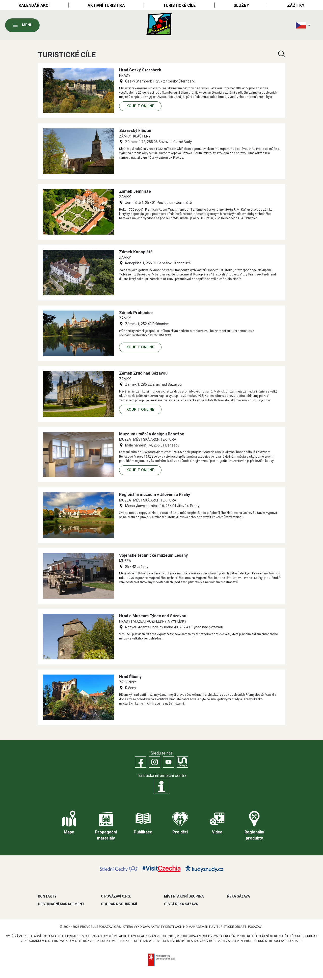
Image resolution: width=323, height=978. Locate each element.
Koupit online (140, 106)
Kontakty (47, 896)
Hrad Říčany (130, 676)
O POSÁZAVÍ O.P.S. (116, 896)
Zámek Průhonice (136, 312)
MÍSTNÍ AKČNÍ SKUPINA (184, 896)
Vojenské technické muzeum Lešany (153, 555)
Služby (241, 5)
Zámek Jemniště (135, 191)
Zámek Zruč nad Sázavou (143, 373)
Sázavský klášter (135, 130)
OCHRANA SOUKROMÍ (119, 904)
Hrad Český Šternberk (140, 70)
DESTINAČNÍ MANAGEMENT (61, 904)
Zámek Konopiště (136, 251)
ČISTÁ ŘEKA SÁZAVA (181, 904)
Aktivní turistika (106, 5)
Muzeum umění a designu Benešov (151, 434)
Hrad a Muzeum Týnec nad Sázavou (152, 615)
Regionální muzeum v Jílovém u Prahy (154, 494)
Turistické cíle (179, 5)
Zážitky (295, 5)
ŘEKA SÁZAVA (238, 896)
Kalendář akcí (34, 5)
